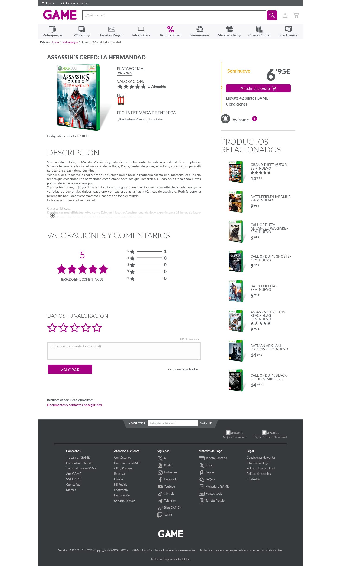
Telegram (170, 500)
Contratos (253, 479)
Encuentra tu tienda (79, 463)
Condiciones (236, 104)
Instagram (170, 472)
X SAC (167, 465)
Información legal (258, 463)
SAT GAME (73, 479)
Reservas (120, 473)
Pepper (210, 472)
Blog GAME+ (172, 508)
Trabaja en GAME (78, 457)
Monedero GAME (217, 486)
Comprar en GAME (127, 463)
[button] (272, 15)
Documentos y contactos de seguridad (74, 405)
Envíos (118, 479)
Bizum (209, 465)
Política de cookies (259, 473)
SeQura (210, 479)
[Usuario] (285, 15)
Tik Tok (168, 493)
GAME (60, 15)
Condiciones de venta (261, 457)
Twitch (167, 515)
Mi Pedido (120, 484)
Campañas (73, 484)
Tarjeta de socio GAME (81, 468)
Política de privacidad (261, 468)
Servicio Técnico (124, 501)
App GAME (73, 473)
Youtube (169, 486)
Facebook (170, 479)
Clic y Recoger (123, 468)
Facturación (122, 495)
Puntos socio (213, 493)
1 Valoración (157, 86)
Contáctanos (122, 457)
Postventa (121, 490)
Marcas (71, 490)
